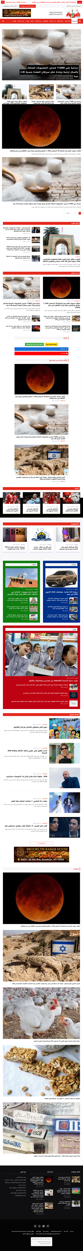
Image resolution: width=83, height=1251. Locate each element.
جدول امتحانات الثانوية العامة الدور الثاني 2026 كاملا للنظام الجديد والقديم (45, 693)
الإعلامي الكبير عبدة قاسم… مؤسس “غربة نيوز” (15, 1180)
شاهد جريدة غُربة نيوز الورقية (34, 344)
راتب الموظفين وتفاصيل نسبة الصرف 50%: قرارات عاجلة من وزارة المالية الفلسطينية (18, 238)
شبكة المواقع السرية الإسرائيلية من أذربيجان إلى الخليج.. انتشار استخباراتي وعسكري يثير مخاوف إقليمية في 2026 (57, 327)
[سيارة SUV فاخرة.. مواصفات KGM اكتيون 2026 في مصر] (61, 577)
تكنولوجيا (45, 21)
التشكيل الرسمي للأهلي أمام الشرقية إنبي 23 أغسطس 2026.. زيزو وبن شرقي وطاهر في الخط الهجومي (71, 510)
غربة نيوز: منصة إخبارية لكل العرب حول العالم (15, 1182)
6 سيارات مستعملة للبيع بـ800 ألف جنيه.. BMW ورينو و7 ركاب (58, 607)
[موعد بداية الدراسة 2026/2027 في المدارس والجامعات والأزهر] (41, 654)
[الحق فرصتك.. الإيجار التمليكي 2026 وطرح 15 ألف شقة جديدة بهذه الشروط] (33, 609)
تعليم (76, 678)
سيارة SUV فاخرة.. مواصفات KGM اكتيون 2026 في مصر (62, 593)
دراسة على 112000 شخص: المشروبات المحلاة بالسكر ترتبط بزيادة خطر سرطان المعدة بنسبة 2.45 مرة (49, 72)
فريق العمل (38, 1231)
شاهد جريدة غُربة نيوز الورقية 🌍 (10, 6)
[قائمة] (80, 21)
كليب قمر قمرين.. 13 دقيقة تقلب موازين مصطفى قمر (26, 826)
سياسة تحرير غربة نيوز (21, 1190)
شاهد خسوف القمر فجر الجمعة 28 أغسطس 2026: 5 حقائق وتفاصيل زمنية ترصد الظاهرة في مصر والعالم (45, 151)
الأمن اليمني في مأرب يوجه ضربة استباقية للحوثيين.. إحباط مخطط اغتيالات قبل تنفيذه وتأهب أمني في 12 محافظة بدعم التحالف (18, 248)
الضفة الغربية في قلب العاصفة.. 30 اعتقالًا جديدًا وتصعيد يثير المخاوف (18, 257)
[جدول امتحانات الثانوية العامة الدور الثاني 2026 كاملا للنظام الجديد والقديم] (73, 695)
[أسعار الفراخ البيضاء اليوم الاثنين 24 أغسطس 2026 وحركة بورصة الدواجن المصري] (41, 1013)
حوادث (27, 21)
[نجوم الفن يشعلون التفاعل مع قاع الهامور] (64, 728)
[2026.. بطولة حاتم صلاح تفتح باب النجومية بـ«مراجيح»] (64, 778)
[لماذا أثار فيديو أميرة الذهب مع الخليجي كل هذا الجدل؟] (76, 1179)
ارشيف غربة (45, 1231)
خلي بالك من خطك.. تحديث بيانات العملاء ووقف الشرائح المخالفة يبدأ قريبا (42, 548)
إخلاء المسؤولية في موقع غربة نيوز (18, 1193)
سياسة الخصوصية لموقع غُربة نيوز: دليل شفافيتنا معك (48, 1234)
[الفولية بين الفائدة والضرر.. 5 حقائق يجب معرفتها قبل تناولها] (41, 1070)
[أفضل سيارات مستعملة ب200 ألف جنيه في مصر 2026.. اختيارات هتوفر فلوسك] (73, 600)
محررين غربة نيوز (22, 1185)
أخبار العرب (68, 21)
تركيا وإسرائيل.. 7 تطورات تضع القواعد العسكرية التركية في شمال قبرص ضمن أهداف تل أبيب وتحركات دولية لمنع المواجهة (16, 229)
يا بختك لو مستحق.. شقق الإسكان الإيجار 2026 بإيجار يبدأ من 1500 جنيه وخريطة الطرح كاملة (17, 616)
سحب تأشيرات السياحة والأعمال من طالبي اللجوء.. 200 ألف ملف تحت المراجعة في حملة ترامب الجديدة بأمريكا (17, 318)
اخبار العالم (60, 21)
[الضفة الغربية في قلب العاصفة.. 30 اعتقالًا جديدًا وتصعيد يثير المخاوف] (36, 258)
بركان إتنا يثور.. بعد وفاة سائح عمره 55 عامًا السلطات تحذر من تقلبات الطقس (18, 327)
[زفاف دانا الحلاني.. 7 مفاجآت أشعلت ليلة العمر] (64, 802)
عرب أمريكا (53, 21)
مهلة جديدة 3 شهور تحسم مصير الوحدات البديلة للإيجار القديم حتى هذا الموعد (17, 599)
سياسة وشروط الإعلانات (20, 1195)
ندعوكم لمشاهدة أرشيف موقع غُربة (27, 6)
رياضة (32, 21)
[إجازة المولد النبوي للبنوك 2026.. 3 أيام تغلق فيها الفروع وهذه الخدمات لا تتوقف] (41, 1128)
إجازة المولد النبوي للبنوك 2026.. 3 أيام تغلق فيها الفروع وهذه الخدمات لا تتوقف (57, 1156)
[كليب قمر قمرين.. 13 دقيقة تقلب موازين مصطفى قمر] (64, 827)
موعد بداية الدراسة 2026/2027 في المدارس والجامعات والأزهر (53, 681)
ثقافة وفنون (74, 714)
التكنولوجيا (75, 524)
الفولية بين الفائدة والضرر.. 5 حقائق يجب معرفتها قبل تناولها (62, 1098)
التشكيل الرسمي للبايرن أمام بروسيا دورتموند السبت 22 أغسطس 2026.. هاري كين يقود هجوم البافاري (12, 510)
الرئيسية (74, 21)
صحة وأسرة (38, 21)
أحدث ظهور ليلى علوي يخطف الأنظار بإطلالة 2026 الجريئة (27, 752)
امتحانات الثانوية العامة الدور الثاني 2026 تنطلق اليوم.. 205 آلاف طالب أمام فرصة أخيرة (42, 685)
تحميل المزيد (42, 843)
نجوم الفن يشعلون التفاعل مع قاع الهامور (30, 727)
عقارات (36, 589)
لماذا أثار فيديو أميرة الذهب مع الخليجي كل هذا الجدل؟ (64, 1179)
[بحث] (3, 21)
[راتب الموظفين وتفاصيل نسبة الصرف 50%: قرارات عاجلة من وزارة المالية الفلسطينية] (36, 240)
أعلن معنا (66, 1231)
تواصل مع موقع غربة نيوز (28, 1234)
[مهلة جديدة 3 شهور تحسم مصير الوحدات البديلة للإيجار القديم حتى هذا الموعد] (33, 600)
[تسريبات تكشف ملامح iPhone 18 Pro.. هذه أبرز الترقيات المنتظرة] (15, 534)
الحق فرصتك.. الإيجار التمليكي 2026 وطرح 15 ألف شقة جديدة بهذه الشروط (17, 607)
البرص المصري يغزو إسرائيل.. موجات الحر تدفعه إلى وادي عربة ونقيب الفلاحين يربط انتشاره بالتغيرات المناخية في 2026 (42, 102)
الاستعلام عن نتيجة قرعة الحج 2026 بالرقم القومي (64, 1203)
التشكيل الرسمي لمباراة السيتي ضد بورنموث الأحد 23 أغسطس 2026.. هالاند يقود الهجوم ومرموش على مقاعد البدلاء (31, 510)
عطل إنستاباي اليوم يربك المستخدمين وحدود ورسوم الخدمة (69, 548)
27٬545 (67, 213)
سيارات (76, 589)
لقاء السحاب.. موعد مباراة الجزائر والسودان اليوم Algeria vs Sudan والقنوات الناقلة (63, 1191)
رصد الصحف (21, 21)
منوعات (76, 869)
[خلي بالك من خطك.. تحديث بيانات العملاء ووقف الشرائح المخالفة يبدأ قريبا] (41, 534)
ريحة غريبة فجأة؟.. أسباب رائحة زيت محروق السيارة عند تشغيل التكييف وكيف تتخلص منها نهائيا (57, 616)
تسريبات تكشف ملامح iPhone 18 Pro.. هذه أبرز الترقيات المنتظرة (15, 548)
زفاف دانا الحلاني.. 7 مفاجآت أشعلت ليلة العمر (29, 801)
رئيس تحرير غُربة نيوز (21, 1177)
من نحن (72, 1231)
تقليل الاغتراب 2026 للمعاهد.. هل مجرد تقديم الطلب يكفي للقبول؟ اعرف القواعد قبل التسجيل (39, 701)
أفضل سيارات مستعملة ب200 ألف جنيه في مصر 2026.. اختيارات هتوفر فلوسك (57, 599)
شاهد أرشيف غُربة (51, 344)
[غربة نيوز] (73, 13)
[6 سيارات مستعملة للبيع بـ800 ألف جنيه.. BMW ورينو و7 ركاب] (73, 609)
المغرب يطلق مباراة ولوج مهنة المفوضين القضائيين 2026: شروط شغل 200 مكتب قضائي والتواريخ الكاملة (14, 102)
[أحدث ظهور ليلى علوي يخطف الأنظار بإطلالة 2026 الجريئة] (64, 753)
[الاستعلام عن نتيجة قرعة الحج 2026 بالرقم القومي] (76, 1204)
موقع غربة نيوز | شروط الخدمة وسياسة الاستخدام (23, 1231)
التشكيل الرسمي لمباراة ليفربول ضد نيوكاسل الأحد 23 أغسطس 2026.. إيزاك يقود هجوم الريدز (52, 510)
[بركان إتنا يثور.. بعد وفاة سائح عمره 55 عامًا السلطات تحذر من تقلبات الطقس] (36, 328)
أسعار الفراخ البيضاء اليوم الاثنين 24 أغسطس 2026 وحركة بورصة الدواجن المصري (57, 1041)
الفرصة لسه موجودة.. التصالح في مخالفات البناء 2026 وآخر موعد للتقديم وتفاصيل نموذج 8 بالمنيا (23, 593)
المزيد (14, 21)
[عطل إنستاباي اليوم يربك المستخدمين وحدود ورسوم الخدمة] (68, 534)
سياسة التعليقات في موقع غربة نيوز (18, 1187)
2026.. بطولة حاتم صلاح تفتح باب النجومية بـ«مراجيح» (26, 776)
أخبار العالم (75, 273)
